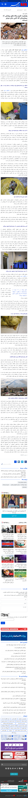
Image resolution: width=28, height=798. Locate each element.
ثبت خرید (14, 516)
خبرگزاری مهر (24, 50)
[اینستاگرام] (17, 769)
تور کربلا (18, 721)
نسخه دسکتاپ (14, 774)
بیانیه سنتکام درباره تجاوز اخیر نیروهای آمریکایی (16, 664)
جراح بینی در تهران (22, 719)
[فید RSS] (11, 769)
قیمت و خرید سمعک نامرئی (20, 730)
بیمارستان (24, 487)
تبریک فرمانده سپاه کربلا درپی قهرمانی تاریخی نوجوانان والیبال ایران (13, 692)
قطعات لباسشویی (13, 726)
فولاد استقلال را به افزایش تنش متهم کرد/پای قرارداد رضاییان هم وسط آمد (13, 699)
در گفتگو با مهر (7, 90)
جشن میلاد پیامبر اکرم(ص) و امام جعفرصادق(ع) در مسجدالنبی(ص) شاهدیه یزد (15, 668)
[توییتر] (15, 769)
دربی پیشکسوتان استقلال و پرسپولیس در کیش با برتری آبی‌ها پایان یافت (13, 679)
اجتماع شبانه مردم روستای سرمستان (18, 656)
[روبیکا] (13, 769)
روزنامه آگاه (14, 733)
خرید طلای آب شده (5, 719)
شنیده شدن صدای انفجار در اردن (19, 696)
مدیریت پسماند (6, 485)
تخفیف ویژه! (9, 790)
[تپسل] (2, 493)
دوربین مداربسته (21, 723)
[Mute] (5, 507)
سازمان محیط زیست (22, 482)
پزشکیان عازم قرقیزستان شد (20, 648)
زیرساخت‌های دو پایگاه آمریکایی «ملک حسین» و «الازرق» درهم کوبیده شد (14, 703)
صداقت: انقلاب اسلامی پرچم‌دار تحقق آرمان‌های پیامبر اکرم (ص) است (14, 672)
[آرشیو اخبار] (8, 769)
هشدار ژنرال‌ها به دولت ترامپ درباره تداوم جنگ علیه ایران (14, 710)
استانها (25, 10)
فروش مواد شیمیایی (23, 726)
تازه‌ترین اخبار (23, 642)
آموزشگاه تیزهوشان (5, 726)
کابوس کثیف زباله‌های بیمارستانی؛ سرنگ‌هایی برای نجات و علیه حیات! (14, 474)
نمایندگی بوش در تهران (15, 728)
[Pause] (3, 507)
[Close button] (27, 784)
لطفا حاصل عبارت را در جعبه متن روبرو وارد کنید (17, 617)
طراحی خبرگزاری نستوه (20, 795)
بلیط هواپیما (24, 728)
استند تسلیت (11, 721)
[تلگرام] (22, 769)
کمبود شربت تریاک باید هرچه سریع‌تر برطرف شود (16, 645)
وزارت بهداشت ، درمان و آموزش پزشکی (18, 485)
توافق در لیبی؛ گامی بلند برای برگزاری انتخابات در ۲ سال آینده (13, 662)
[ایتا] (6, 769)
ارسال (3, 623)
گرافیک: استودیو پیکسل (9, 795)
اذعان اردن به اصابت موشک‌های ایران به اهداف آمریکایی (14, 707)
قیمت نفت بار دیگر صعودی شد (19, 653)
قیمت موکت (23, 721)
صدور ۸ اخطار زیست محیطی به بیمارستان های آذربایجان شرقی (13, 477)
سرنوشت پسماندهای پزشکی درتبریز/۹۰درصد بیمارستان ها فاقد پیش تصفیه (13, 471)
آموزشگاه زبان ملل (5, 728)
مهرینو (10, 730)
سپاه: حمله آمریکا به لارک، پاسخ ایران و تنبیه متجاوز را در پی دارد (14, 688)
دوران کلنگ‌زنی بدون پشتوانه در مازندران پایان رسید (15, 650)
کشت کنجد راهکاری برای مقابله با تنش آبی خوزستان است (14, 713)
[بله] (20, 769)
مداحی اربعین (4, 721)
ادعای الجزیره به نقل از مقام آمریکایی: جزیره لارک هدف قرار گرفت (14, 683)
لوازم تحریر (14, 719)
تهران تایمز (4, 730)
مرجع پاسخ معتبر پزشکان (8, 723)
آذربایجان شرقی (19, 10)
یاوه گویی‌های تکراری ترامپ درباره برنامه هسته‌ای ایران (15, 659)
